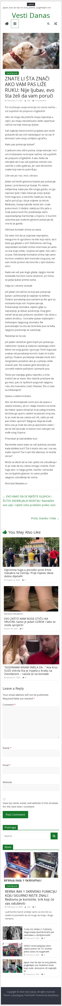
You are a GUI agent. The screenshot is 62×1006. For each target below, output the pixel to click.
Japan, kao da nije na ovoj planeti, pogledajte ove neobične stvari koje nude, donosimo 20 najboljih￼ (40, 967)
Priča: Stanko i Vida (45, 518)
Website (7, 782)
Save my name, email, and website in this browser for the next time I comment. (30, 804)
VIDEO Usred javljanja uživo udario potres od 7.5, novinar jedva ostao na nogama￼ (38, 948)
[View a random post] (55, 23)
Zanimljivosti (11, 73)
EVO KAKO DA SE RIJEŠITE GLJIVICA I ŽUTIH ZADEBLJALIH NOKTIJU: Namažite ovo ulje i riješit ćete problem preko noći (29, 501)
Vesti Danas (31, 15)
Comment (9, 704)
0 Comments (40, 100)
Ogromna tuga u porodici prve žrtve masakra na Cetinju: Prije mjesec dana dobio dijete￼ (28, 573)
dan (29, 100)
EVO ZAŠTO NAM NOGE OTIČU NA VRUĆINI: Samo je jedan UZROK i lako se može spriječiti (30, 622)
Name (7, 748)
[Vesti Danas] (7, 23)
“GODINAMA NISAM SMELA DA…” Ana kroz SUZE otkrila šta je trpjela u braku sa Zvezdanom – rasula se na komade (31, 670)
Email (7, 765)
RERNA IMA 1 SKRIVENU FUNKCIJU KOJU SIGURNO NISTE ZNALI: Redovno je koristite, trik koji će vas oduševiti (31, 897)
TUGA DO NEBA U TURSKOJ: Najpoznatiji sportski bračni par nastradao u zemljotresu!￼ (39, 932)
